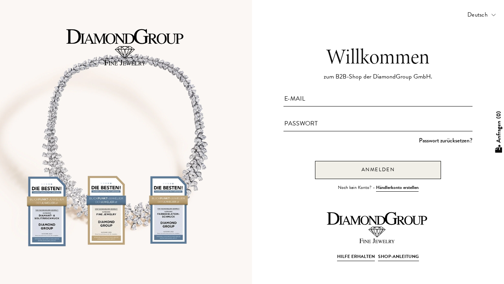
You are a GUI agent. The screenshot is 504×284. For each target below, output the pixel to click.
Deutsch (477, 14)
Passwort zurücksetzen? (445, 140)
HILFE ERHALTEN (356, 256)
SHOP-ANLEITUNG (398, 256)
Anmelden (378, 170)
